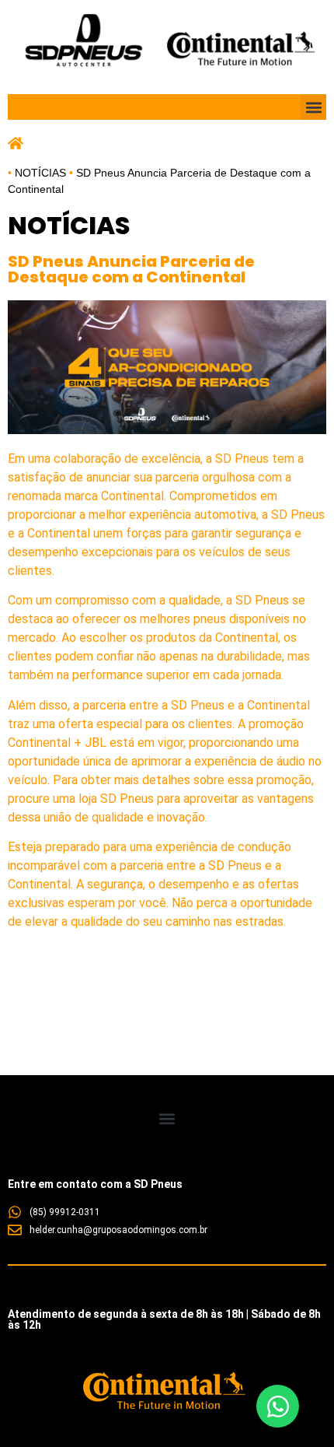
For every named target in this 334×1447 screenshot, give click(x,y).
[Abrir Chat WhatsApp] (277, 1406)
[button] (313, 107)
